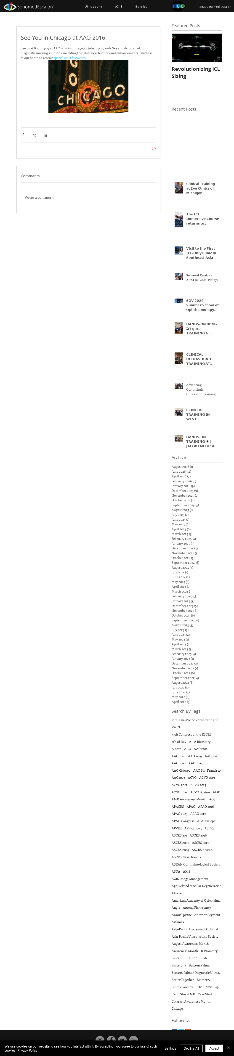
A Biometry (202, 741)
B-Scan (177, 958)
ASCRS (210, 828)
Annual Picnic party (197, 907)
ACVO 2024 (180, 792)
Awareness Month (185, 951)
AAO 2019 (195, 756)
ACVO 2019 (207, 777)
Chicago (177, 1008)
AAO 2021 (211, 756)
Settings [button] (170, 1048)
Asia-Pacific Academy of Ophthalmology (197, 929)
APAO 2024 (198, 813)
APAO (191, 806)
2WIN (176, 727)
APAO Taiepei (206, 821)
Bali (204, 958)
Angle (176, 907)
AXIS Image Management (190, 878)
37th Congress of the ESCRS (192, 734)
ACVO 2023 (198, 785)
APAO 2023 (180, 813)
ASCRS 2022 (200, 842)
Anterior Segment (207, 915)
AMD (216, 792)
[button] (94, 6)
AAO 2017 (200, 748)
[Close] (228, 1048)
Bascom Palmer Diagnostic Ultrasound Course (197, 972)
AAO (187, 748)
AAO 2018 (178, 756)
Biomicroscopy (182, 987)
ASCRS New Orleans (186, 857)
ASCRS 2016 (198, 835)
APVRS (177, 828)
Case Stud (205, 994)
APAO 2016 (206, 806)
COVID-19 (212, 987)
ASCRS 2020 (180, 842)
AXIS (186, 871)
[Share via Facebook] (23, 135)
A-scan (176, 748)
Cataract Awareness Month (191, 1001)
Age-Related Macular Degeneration (197, 886)
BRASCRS (191, 958)
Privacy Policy (27, 1050)
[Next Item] (215, 47)
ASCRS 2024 (180, 849)
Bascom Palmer (200, 965)
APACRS (178, 806)
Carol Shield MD (183, 994)
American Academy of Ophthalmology (197, 900)
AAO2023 (178, 777)
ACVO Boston (200, 792)
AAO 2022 (179, 763)
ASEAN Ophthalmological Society (196, 864)
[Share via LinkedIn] (45, 135)
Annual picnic (181, 915)
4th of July (179, 741)
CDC (199, 987)
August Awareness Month (190, 943)
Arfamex (178, 922)
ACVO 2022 (180, 785)
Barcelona (179, 965)
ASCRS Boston (202, 849)
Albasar (177, 893)
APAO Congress (183, 821)
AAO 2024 (196, 763)
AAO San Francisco (207, 770)
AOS (212, 799)
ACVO (192, 777)
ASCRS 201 (179, 835)
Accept (214, 1048)
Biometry (203, 979)
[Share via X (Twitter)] (34, 135)
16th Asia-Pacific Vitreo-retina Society (197, 720)
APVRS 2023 (193, 828)
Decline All (191, 1048)
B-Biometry (209, 951)
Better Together (183, 979)
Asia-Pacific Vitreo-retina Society (195, 936)
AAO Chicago (181, 770)
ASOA (176, 871)
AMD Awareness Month (189, 799)
